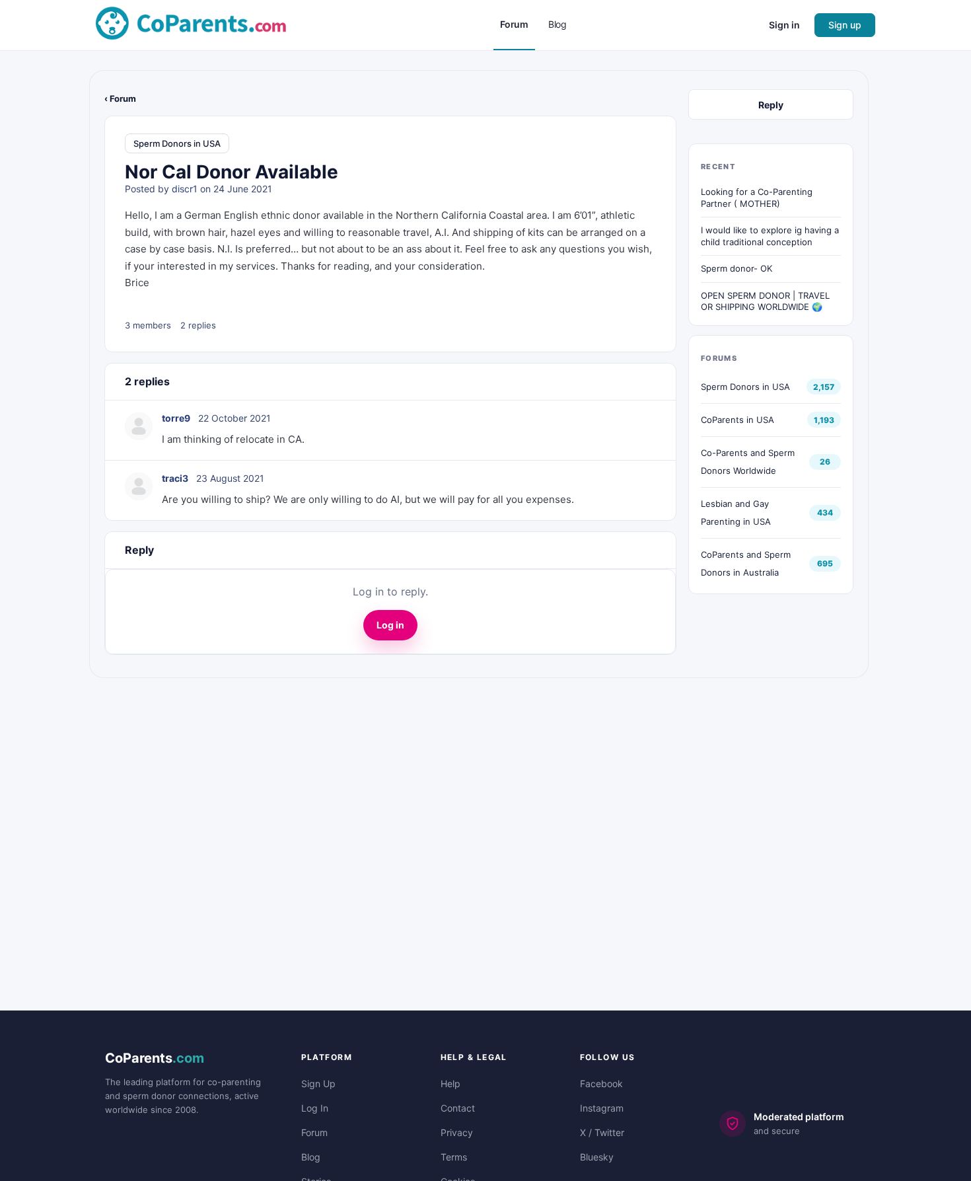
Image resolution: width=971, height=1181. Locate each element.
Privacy (457, 1132)
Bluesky (597, 1156)
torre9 (176, 418)
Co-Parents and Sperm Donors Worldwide (748, 461)
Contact (458, 1108)
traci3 (175, 478)
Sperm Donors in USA (177, 143)
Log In (314, 1108)
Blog (310, 1156)
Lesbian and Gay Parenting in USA (736, 512)
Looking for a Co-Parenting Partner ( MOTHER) (756, 197)
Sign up (844, 24)
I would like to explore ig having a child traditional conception (770, 236)
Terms (454, 1156)
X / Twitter (602, 1132)
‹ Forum (120, 98)
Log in (390, 624)
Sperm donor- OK (736, 268)
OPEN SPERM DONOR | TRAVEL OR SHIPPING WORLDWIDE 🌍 (765, 301)
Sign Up (318, 1083)
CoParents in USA (737, 419)
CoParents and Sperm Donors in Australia (746, 563)
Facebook (601, 1083)
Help (450, 1083)
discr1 (185, 188)
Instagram (602, 1108)
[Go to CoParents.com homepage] (191, 24)
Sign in (784, 24)
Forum (314, 1132)
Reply (770, 104)
